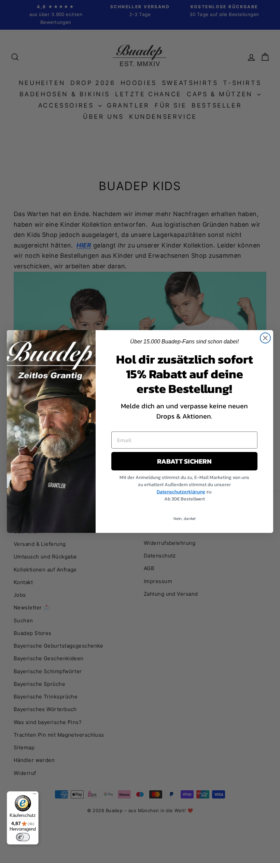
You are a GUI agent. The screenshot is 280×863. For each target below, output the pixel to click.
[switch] (23, 837)
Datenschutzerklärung (181, 491)
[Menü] (34, 795)
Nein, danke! (184, 518)
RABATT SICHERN (184, 461)
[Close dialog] (265, 338)
